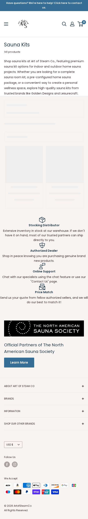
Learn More (19, 362)
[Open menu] (6, 24)
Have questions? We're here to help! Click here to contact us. (44, 5)
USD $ (9, 444)
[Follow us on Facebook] (7, 464)
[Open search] (64, 24)
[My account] (72, 24)
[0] (80, 24)
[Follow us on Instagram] (15, 464)
